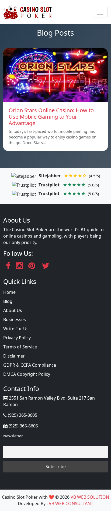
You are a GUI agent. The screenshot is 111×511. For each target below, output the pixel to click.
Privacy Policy (17, 338)
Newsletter (13, 435)
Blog (7, 301)
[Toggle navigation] (100, 12)
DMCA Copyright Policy (26, 374)
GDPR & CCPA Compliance (29, 365)
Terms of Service (20, 347)
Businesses (14, 319)
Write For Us (16, 329)
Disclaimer (14, 356)
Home (9, 292)
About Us (12, 310)
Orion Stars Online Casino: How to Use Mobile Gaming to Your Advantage (51, 117)
